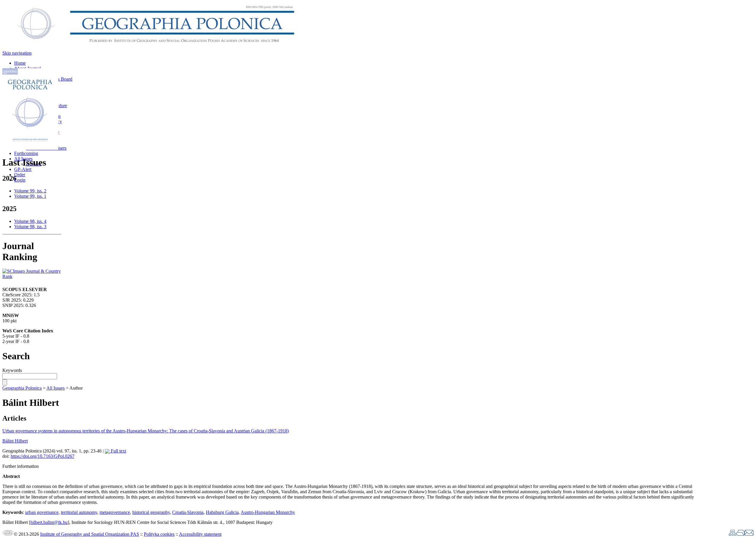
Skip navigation (17, 52)
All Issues (55, 388)
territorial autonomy (79, 512)
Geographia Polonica (22, 388)
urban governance (41, 512)
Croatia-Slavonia (187, 512)
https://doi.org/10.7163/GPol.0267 (42, 456)
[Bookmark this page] (740, 534)
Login (19, 179)
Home (20, 63)
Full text (118, 450)
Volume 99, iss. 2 (30, 190)
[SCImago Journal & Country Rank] (31, 276)
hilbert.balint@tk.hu (49, 522)
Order (19, 174)
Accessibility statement (200, 534)
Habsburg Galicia (222, 512)
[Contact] (749, 534)
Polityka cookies (159, 534)
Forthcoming (26, 153)
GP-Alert (22, 169)
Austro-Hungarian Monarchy (268, 512)
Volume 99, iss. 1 (30, 196)
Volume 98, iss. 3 (30, 226)
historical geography (151, 512)
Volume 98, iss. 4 (30, 221)
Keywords (12, 370)
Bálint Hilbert (15, 440)
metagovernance (115, 512)
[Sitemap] (732, 534)
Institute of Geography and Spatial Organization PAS (89, 534)
